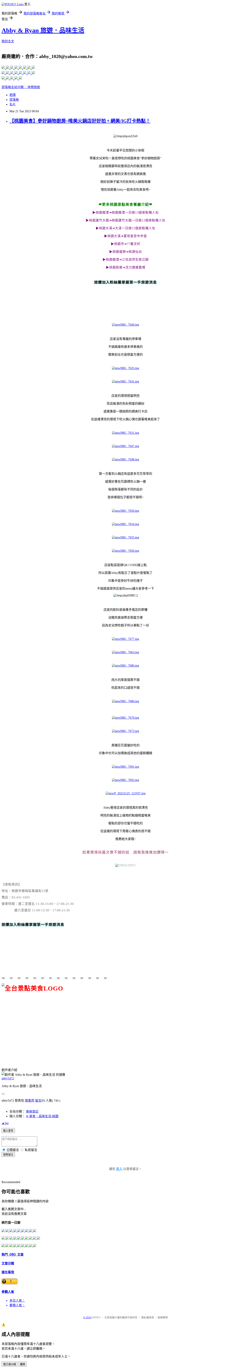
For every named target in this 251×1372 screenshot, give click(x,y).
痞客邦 (29, 1100)
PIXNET (96, 1317)
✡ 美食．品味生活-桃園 (42, 1116)
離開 (22, 1364)
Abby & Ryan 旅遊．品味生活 (43, 30)
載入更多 (8, 1130)
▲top (5, 1123)
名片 (12, 104)
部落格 (14, 99)
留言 (38, 1100)
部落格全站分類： (14, 87)
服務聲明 (163, 1317)
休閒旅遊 (33, 87)
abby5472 (8, 1078)
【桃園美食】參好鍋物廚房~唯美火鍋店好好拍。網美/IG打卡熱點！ (79, 120)
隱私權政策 (147, 1317)
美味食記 (32, 1111)
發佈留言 (8, 1154)
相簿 (12, 95)
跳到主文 (8, 41)
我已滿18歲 (9, 1364)
